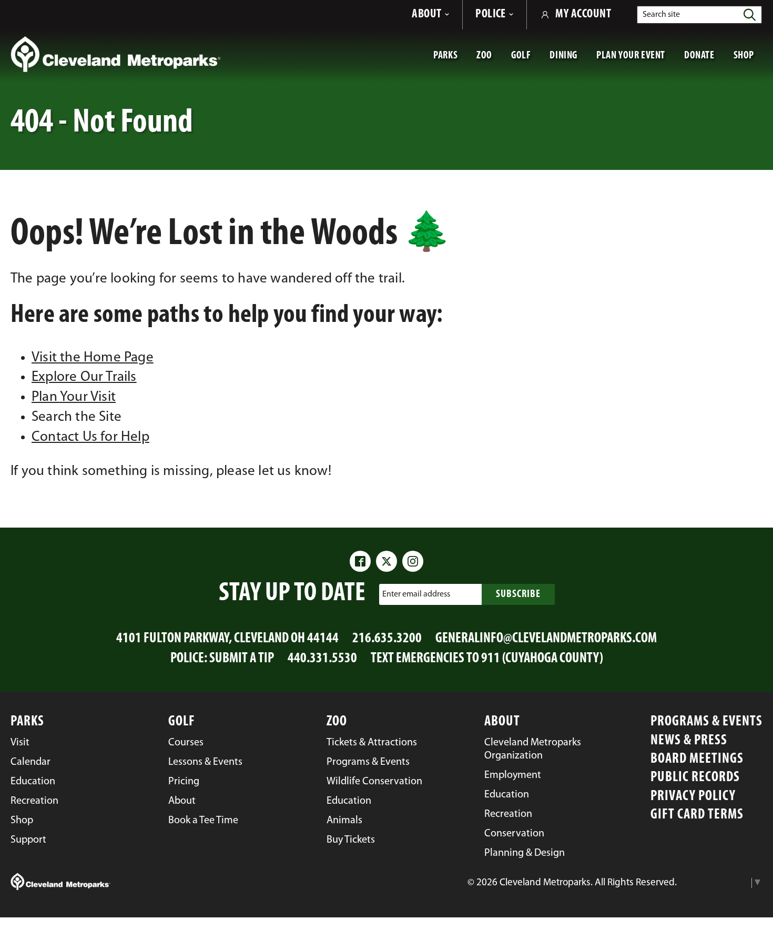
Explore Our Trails (84, 377)
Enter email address (416, 594)
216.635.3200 (387, 639)
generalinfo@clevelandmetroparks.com (546, 639)
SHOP (748, 60)
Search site (661, 15)
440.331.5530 (322, 659)
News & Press (688, 741)
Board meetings (697, 759)
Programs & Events (706, 722)
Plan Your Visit (74, 397)
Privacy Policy (693, 797)
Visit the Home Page (93, 358)
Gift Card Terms (697, 815)
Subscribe (518, 594)
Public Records (695, 778)
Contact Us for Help (90, 437)
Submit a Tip (241, 659)
